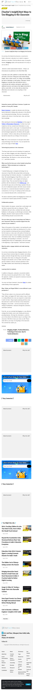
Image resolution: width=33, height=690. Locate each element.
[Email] (21, 19)
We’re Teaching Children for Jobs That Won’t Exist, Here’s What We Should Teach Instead (12, 528)
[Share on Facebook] (5, 19)
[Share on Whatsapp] (11, 19)
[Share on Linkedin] (13, 19)
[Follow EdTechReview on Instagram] (17, 402)
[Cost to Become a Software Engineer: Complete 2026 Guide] (27, 611)
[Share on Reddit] (16, 19)
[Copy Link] (5, 22)
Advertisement (6, 95)
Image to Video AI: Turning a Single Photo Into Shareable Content (10, 589)
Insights (15, 330)
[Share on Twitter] (8, 19)
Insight (4, 8)
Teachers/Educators (23, 330)
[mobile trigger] (3, 2)
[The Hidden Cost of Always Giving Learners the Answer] (27, 563)
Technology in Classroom (14, 332)
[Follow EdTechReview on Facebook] (4, 402)
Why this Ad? (27, 95)
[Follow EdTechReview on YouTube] (13, 402)
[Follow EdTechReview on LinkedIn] (22, 402)
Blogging (9, 330)
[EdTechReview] (14, 2)
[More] (8, 22)
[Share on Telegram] (18, 19)
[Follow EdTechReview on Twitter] (8, 402)
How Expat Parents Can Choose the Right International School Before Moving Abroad (11, 600)
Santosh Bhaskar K (10, 27)
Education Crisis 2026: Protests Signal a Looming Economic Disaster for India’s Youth (11, 553)
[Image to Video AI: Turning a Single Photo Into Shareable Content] (27, 588)
